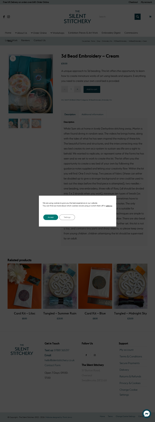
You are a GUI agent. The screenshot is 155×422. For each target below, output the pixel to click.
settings (109, 206)
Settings (67, 217)
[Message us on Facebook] (146, 417)
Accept (51, 217)
